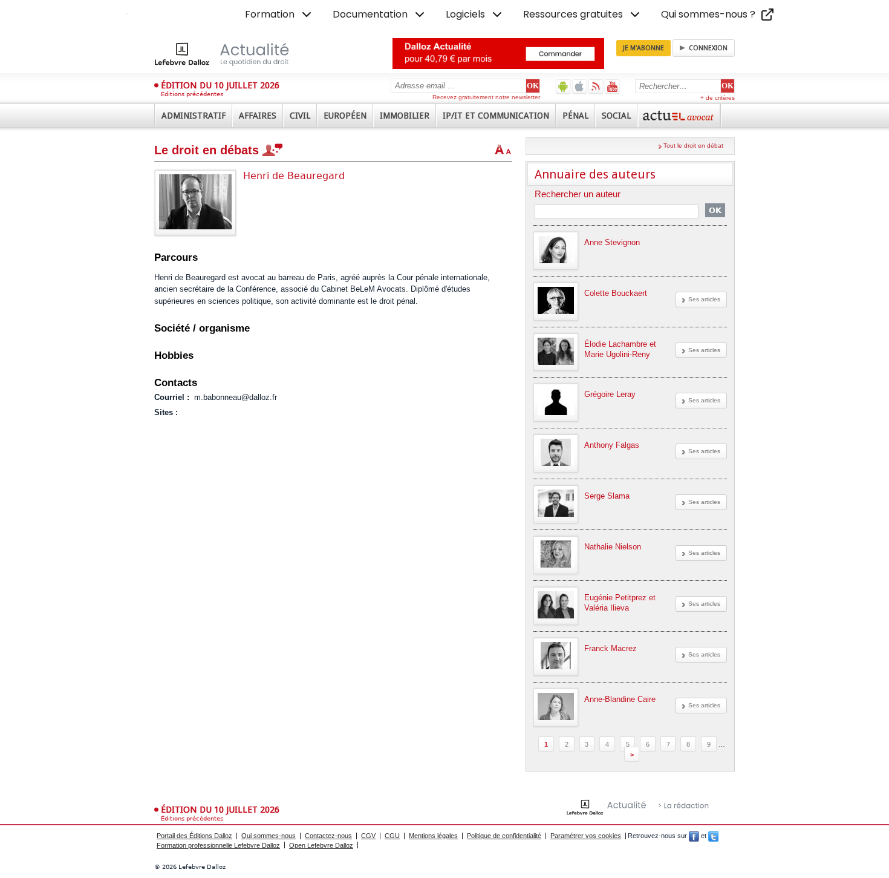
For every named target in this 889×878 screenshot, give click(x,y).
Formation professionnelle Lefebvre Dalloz (218, 845)
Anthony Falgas (611, 445)
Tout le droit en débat (693, 145)
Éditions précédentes (192, 94)
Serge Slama (607, 495)
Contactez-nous (328, 835)
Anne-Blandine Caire (620, 699)
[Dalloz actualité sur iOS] (580, 86)
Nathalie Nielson (612, 546)
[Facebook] (694, 835)
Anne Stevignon (612, 242)
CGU (392, 835)
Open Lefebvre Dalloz (321, 845)
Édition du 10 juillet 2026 (220, 85)
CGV (368, 835)
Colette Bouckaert (615, 293)
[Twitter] (713, 835)
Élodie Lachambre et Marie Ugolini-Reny (620, 349)
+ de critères (717, 97)
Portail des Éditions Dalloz (194, 835)
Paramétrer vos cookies (585, 835)
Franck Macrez (610, 648)
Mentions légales (433, 835)
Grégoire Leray (610, 394)
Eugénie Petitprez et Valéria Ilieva (620, 602)
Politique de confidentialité (504, 835)
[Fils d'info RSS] (596, 86)
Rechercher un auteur (577, 194)
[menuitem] (279, 14)
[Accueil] (234, 54)
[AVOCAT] (679, 115)
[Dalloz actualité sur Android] (563, 86)
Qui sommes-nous (268, 835)
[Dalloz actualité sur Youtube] (612, 86)
